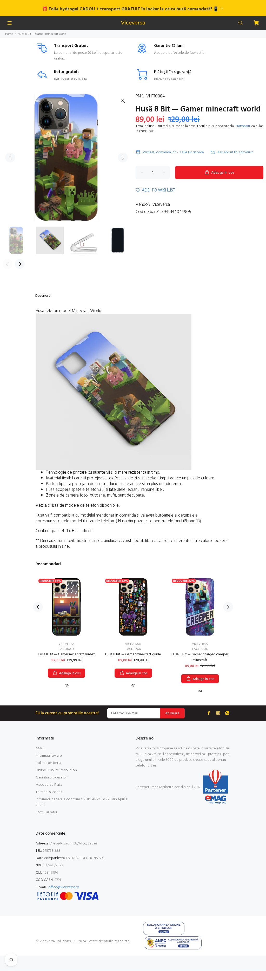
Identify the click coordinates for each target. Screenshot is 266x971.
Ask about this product (235, 152)
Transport (242, 126)
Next (123, 157)
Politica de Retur (48, 763)
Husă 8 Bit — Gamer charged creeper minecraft (199, 657)
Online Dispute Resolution (56, 770)
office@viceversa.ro (63, 887)
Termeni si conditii (50, 792)
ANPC (40, 748)
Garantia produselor (51, 778)
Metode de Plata (49, 785)
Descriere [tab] (43, 296)
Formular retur (46, 812)
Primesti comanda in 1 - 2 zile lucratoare (173, 152)
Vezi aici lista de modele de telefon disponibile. (78, 505)
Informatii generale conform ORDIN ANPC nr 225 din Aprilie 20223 (82, 802)
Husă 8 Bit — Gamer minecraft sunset (66, 654)
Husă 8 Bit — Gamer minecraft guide (133, 654)
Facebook (66, 649)
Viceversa (161, 204)
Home (9, 34)
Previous (10, 157)
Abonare (172, 713)
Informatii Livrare (49, 756)
